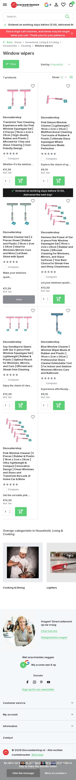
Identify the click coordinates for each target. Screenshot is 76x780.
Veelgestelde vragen (54, 637)
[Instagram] (34, 682)
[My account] (56, 5)
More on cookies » (56, 773)
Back (9, 42)
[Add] (21, 180)
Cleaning (26, 45)
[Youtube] (48, 682)
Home (17, 42)
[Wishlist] (63, 5)
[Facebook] (27, 682)
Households (10, 45)
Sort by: (45, 64)
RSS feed (37, 754)
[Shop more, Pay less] (25, 5)
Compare (13, 158)
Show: (56, 77)
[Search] (67, 16)
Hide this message (23, 773)
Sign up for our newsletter (38, 689)
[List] (71, 77)
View (19, 299)
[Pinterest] (41, 682)
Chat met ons (49, 630)
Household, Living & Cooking (42, 42)
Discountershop (12, 117)
